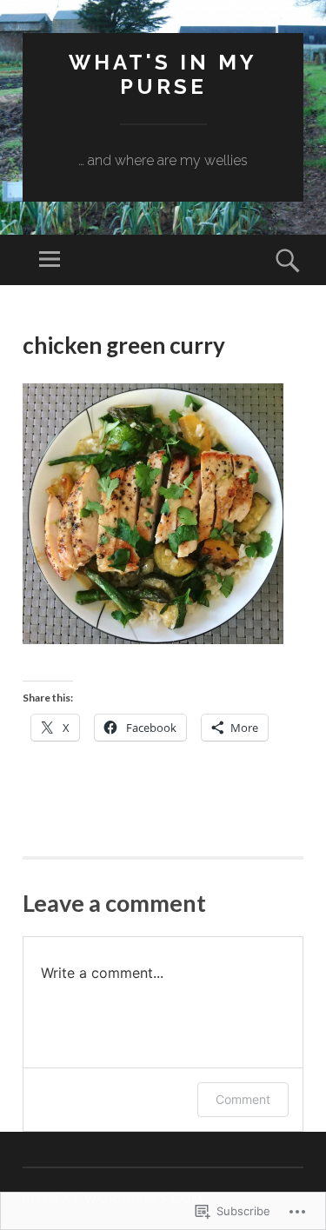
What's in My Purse (163, 75)
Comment (243, 1099)
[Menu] (49, 260)
